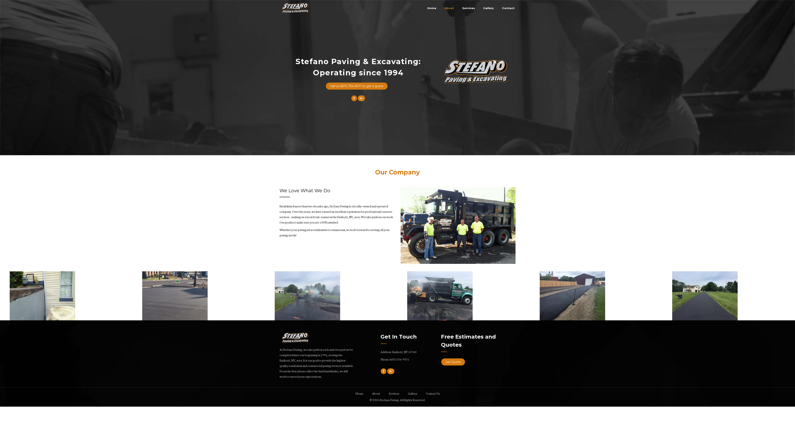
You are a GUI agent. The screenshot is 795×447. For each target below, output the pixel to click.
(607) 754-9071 (399, 359)
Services (468, 8)
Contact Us (433, 393)
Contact (508, 8)
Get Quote (453, 362)
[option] (458, 225)
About (449, 8)
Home (431, 8)
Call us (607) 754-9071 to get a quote (356, 86)
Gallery (488, 8)
